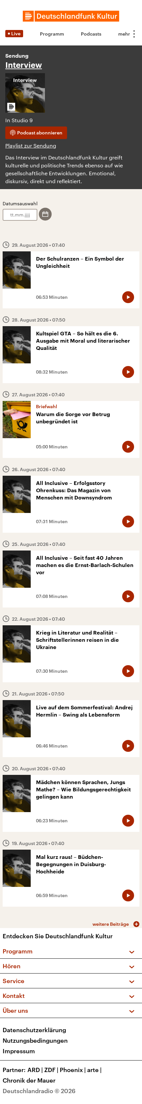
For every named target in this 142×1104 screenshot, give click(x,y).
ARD (35, 1069)
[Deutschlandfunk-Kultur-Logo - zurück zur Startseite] (71, 16)
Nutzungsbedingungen (35, 1040)
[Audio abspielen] (128, 297)
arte (94, 1069)
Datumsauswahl (20, 203)
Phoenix (73, 1069)
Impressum (19, 1051)
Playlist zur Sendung (30, 145)
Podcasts (91, 34)
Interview (23, 65)
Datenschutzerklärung (34, 1029)
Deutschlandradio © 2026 (39, 1090)
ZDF (51, 1069)
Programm (52, 34)
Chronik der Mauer (29, 1080)
